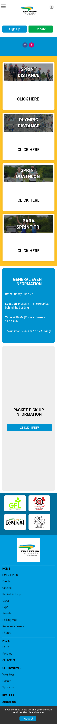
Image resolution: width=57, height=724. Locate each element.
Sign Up (14, 29)
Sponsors (8, 687)
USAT (5, 600)
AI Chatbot (8, 660)
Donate (40, 29)
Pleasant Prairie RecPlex (33, 303)
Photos (6, 632)
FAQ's (5, 647)
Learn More (35, 712)
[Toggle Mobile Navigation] (3, 6)
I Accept (28, 718)
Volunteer (8, 674)
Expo (5, 607)
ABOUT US (9, 702)
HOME (6, 568)
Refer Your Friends (13, 626)
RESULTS (8, 695)
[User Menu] (52, 7)
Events (6, 581)
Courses (7, 587)
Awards (6, 613)
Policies (7, 653)
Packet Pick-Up (11, 594)
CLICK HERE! (29, 428)
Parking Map (9, 619)
